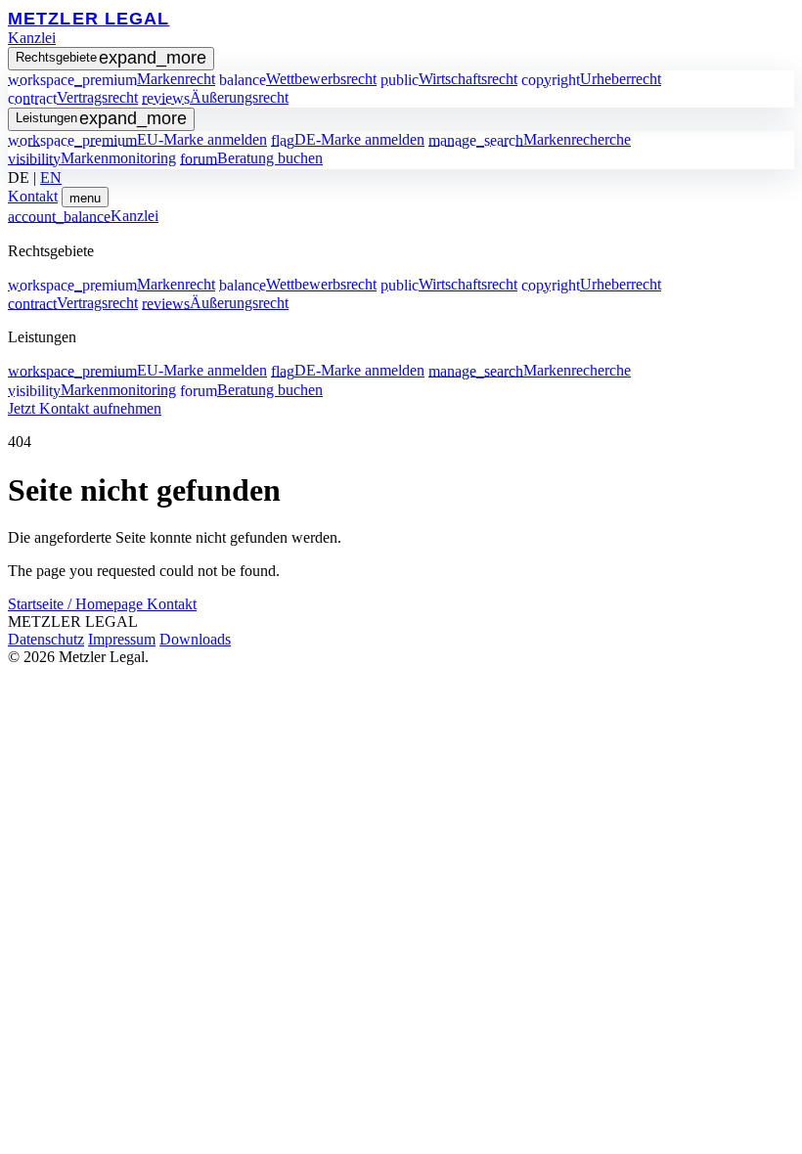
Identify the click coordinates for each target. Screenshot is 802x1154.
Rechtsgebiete (111, 57)
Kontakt (33, 196)
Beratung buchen (251, 158)
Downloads (195, 639)
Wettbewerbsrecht (298, 78)
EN (51, 177)
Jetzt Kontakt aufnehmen (84, 408)
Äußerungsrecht (215, 97)
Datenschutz (46, 639)
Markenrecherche (529, 139)
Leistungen (101, 118)
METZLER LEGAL (88, 18)
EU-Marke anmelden (137, 139)
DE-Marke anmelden (347, 139)
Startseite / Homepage (77, 604)
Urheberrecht (591, 78)
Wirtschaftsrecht (448, 78)
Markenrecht (111, 78)
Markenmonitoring (92, 158)
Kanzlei (32, 37)
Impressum (122, 639)
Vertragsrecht (73, 97)
